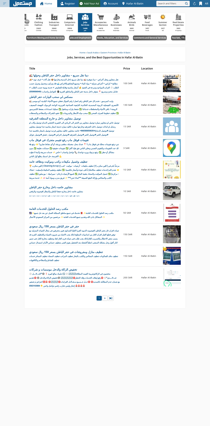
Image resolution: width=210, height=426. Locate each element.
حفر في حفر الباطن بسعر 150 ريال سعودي (74, 234)
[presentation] (27, 21)
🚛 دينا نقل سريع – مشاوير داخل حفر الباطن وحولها (74, 83)
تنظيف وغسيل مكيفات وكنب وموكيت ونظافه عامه (74, 170)
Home (48, 3)
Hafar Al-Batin (124, 52)
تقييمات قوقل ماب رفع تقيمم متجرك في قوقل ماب (74, 148)
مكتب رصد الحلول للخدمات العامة (71, 212)
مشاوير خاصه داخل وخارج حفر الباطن (56, 191)
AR (206, 3)
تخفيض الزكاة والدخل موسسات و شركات (74, 277)
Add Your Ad (91, 3)
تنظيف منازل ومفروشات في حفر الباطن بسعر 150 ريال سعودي (73, 256)
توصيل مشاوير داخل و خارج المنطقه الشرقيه (74, 126)
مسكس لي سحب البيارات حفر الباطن (74, 105)
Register (70, 3)
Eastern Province (108, 52)
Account (113, 3)
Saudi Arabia (93, 52)
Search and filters (167, 3)
